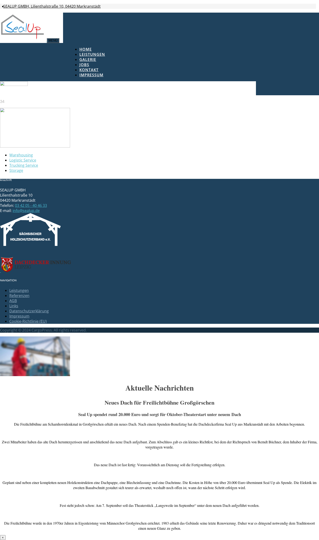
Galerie (87, 59)
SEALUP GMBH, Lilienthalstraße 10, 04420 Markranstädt (52, 6)
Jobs (84, 64)
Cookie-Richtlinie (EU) (28, 321)
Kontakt (89, 69)
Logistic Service (22, 160)
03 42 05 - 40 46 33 (31, 205)
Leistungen (92, 54)
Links (13, 305)
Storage (16, 170)
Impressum (91, 75)
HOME (85, 49)
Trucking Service (23, 165)
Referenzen (19, 295)
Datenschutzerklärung (29, 311)
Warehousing (21, 155)
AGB (13, 300)
